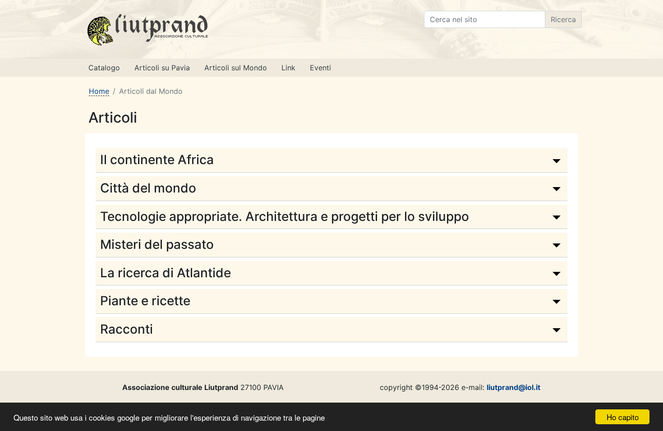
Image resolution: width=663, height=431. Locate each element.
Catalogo (104, 67)
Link (288, 67)
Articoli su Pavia (162, 67)
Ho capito (623, 416)
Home (99, 91)
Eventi (320, 67)
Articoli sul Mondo (235, 67)
